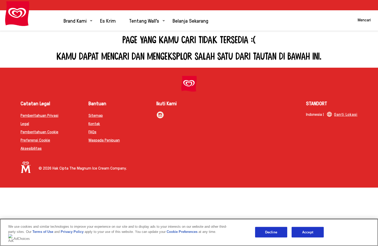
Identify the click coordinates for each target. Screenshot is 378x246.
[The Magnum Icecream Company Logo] (26, 167)
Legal (25, 123)
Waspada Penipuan (104, 140)
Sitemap (95, 115)
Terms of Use (42, 232)
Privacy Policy (72, 232)
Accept (307, 232)
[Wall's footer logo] (189, 84)
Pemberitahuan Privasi (39, 115)
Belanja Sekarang (190, 20)
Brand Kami (75, 20)
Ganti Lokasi (345, 114)
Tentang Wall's (144, 20)
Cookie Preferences (182, 232)
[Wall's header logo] (17, 13)
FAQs (92, 131)
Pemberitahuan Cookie (39, 131)
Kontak (94, 123)
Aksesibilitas (31, 148)
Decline (271, 232)
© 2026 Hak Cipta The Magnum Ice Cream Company (82, 168)
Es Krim (108, 20)
